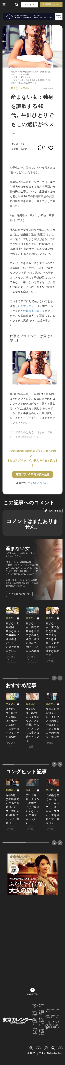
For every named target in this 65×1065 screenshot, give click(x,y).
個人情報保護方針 (41, 1012)
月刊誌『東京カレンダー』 (53, 1010)
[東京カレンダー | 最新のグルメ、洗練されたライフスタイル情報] (4, 4)
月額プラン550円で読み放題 (33, 474)
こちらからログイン (38, 483)
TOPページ (35, 1006)
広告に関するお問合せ (35, 1021)
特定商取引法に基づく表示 (41, 1032)
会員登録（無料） (51, 4)
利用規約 (41, 1005)
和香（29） (27, 306)
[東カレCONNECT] (32, 16)
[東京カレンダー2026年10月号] (33, 873)
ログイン (29, 4)
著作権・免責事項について (41, 1021)
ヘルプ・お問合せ (35, 1012)
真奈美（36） (34, 311)
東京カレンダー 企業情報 (35, 1031)
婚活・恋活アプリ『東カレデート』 (52, 1016)
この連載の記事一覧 (19, 594)
